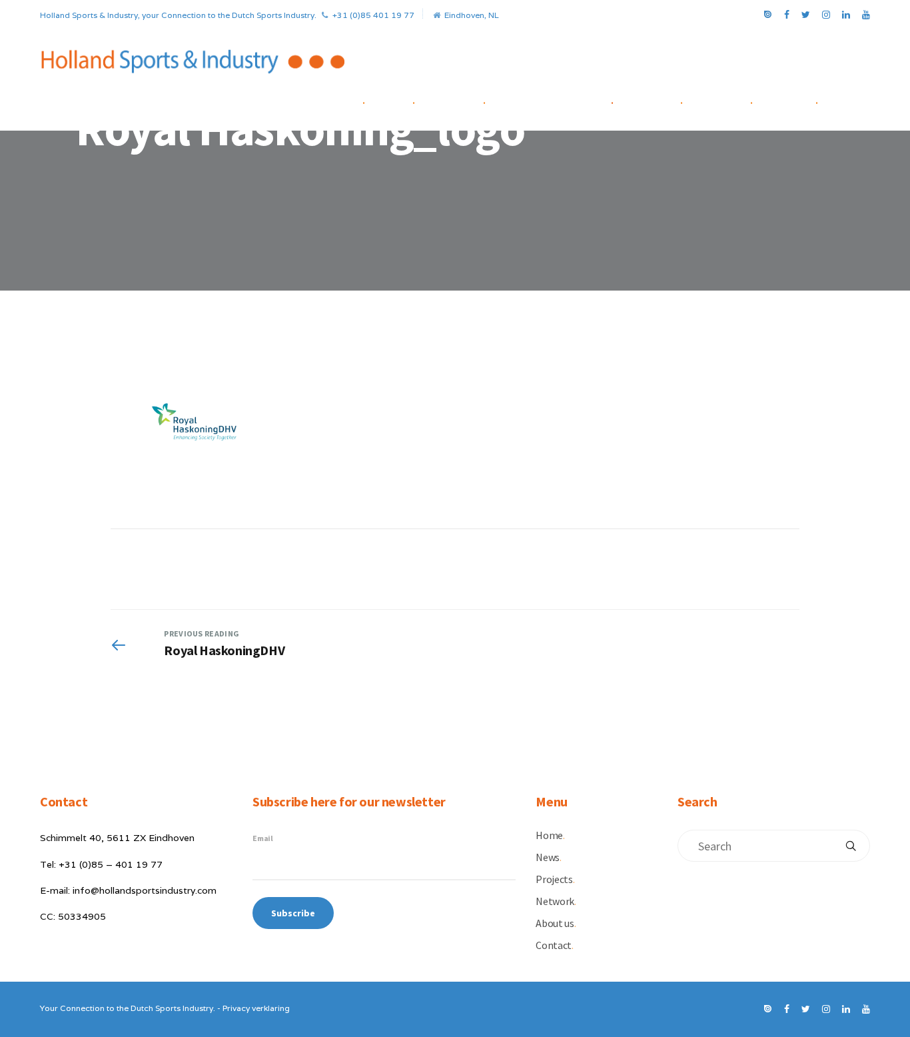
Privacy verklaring (256, 1008)
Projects (461, 101)
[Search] (850, 846)
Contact (796, 101)
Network (659, 101)
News (401, 101)
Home (351, 101)
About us (729, 101)
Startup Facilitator (561, 101)
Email (262, 838)
